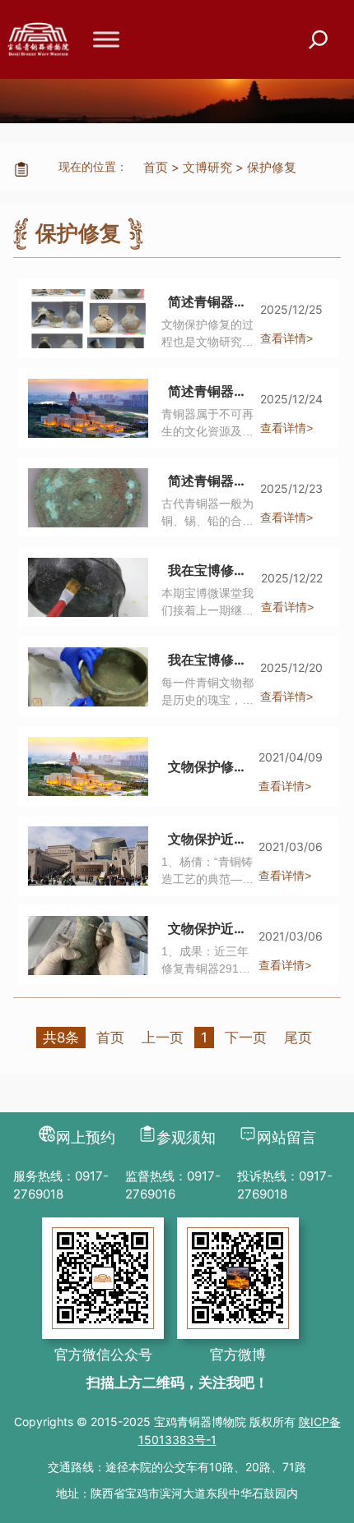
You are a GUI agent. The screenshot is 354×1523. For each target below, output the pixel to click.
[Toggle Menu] (106, 39)
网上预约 (85, 1137)
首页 (155, 167)
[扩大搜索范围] (318, 39)
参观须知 (186, 1137)
